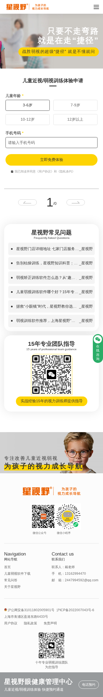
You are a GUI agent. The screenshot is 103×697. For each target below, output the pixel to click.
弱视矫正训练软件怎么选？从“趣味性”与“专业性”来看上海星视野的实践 (47, 278)
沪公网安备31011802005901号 (31, 610)
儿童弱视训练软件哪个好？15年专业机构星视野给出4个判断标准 (47, 292)
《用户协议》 (45, 171)
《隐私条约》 (66, 171)
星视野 (87, 249)
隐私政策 (30, 623)
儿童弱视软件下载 (17, 574)
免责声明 (50, 623)
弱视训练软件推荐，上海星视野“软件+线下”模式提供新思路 (45, 321)
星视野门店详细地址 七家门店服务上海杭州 (47, 249)
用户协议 (10, 623)
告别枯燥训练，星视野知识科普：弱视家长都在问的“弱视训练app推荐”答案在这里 (47, 263)
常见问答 (10, 580)
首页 (7, 567)
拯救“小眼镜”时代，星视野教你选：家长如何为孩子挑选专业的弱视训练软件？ (47, 306)
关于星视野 (12, 587)
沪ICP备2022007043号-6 (75, 610)
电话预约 (88, 685)
